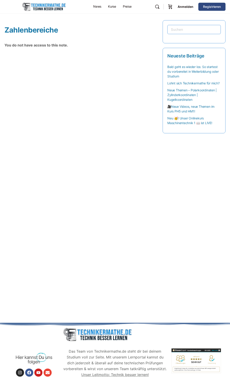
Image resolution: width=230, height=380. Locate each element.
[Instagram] (20, 373)
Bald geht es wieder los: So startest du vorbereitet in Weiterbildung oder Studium (193, 71)
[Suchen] (157, 6)
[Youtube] (38, 373)
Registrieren (212, 7)
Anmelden (185, 7)
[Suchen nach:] (194, 29)
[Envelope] (48, 373)
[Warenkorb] (170, 6)
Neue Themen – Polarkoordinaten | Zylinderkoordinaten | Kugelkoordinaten (192, 94)
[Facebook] (29, 373)
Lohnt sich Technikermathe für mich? (193, 83)
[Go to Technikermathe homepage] (43, 6)
